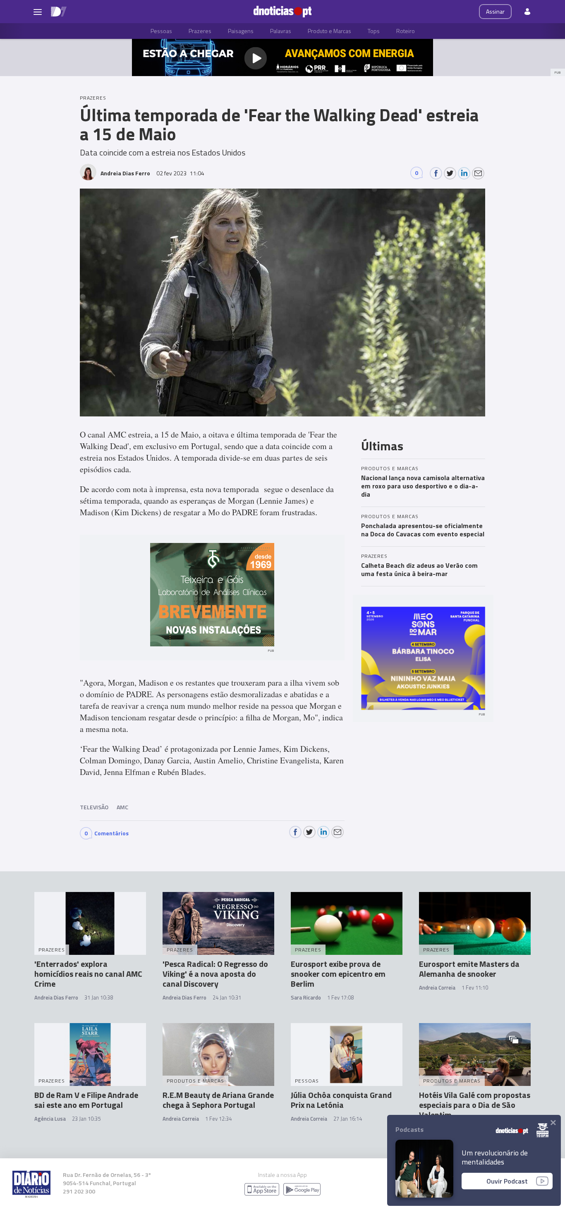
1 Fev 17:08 (340, 997)
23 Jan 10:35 (86, 1118)
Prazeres (200, 30)
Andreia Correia (437, 987)
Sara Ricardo (306, 997)
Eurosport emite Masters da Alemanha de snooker (469, 968)
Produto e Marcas (329, 30)
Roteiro (405, 30)
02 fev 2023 (180, 173)
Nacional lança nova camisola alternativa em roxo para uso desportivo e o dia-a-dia (423, 486)
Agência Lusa (50, 1118)
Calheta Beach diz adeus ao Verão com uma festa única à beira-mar (419, 569)
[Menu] (37, 11)
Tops (374, 30)
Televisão (94, 807)
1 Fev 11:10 (475, 987)
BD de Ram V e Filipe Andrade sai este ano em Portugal (86, 1099)
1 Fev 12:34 (218, 1118)
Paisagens (241, 30)
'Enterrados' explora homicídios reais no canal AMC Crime (88, 973)
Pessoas (161, 30)
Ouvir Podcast (507, 1181)
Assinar (495, 11)
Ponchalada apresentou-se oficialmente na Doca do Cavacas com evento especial (422, 530)
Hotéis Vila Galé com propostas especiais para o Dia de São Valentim (474, 1104)
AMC (122, 807)
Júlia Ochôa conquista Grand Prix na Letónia (341, 1099)
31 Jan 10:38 (98, 997)
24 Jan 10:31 (227, 997)
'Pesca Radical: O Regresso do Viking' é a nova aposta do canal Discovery (215, 973)
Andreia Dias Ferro (56, 997)
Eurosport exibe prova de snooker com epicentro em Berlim (338, 973)
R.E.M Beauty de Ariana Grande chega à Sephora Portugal (218, 1099)
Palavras (280, 30)
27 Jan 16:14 (347, 1118)
